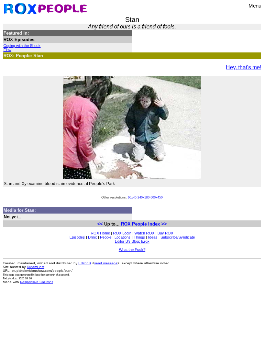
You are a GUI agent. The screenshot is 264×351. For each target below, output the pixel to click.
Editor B (84, 263)
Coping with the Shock (22, 46)
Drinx (92, 237)
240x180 (144, 197)
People (105, 237)
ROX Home (100, 233)
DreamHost (35, 267)
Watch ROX (144, 233)
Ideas (152, 237)
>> (164, 224)
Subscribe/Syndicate (178, 237)
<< (100, 224)
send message (106, 263)
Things (139, 237)
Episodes (77, 237)
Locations (122, 237)
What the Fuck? (132, 249)
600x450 (157, 197)
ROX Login (122, 233)
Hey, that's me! (243, 67)
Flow (7, 50)
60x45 (132, 197)
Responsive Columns (36, 282)
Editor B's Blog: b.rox (132, 241)
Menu (255, 6)
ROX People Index (140, 224)
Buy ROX (165, 233)
